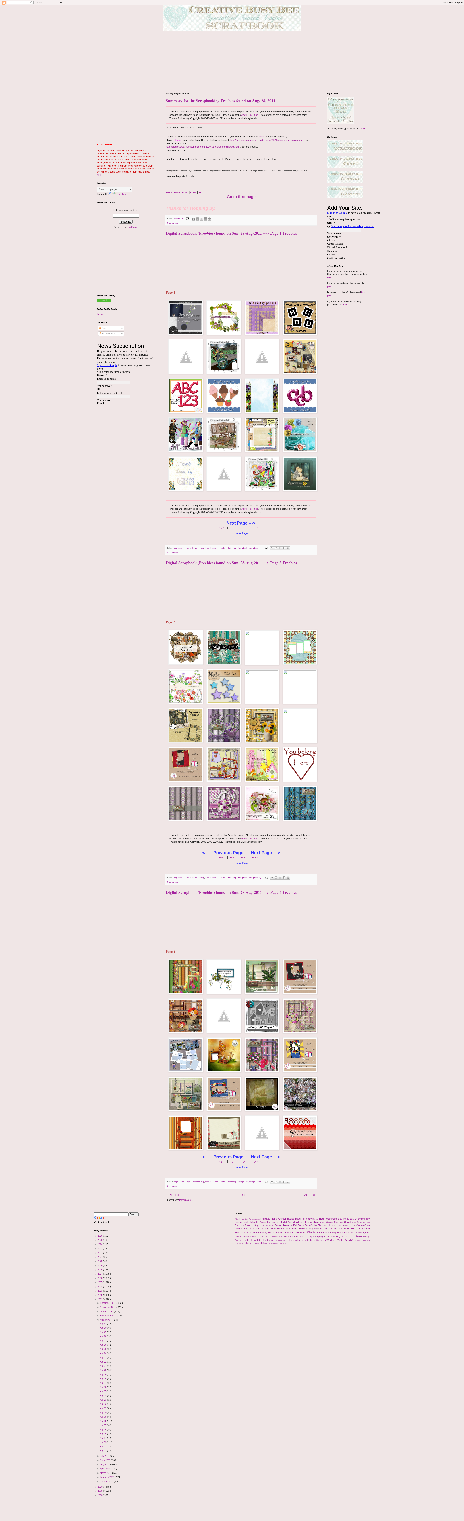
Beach (298, 1219)
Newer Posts (173, 1195)
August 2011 (106, 1320)
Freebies (214, 548)
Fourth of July (350, 1225)
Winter (341, 1240)
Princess (349, 1232)
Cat (285, 1221)
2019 (100, 1265)
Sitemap (306, 1237)
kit (262, 1243)
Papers (280, 1232)
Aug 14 (103, 1395)
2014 (100, 1286)
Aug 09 (103, 1417)
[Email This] (193, 219)
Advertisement (255, 1219)
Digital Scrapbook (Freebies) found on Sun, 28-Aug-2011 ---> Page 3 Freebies (231, 563)
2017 (100, 1274)
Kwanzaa (334, 1228)
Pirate (328, 1232)
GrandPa (276, 1228)
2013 (100, 1291)
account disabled (362, 1240)
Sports (313, 1236)
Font (326, 1225)
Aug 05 (103, 1433)
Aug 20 (103, 1370)
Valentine (300, 1240)
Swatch (247, 1240)
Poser (340, 1232)
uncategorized (279, 1243)
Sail (281, 1236)
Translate (121, 194)
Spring (320, 1236)
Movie (367, 1228)
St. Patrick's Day (332, 1236)
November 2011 (108, 1307)
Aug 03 (103, 1442)
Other (255, 1232)
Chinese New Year (335, 1222)
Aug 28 (103, 1336)
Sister (299, 1236)
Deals (242, 1225)
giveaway (239, 1243)
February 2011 (107, 1477)
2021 (100, 1257)
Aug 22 (103, 1362)
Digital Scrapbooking (195, 548)
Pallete (272, 1232)
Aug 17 (103, 1383)
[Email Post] (187, 218)
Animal (282, 1218)
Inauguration (314, 1229)
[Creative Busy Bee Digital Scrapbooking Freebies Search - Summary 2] (104, 301)
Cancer (263, 1222)
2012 (100, 1295)
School (287, 1236)
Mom (361, 1228)
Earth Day (270, 1225)
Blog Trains (344, 1219)
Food (339, 1225)
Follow (100, 314)
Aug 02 (103, 1446)
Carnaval (277, 1221)
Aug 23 (103, 1357)
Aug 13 (103, 1400)
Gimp (367, 1225)
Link (341, 1229)
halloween (249, 1243)
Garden (360, 1225)
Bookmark (360, 1219)
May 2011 (105, 1464)
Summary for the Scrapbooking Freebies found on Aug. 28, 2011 (220, 101)
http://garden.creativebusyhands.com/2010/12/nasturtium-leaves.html (266, 140)
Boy (367, 1218)
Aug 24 (103, 1353)
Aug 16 (103, 1387)
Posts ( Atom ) (186, 1200)
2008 (100, 1495)
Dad (237, 1225)
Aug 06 (103, 1429)
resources (268, 1243)
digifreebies (179, 548)
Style (343, 1237)
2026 (100, 1236)
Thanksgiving (269, 1240)
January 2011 (107, 1481)
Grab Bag (243, 1228)
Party (288, 1232)
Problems (359, 1233)
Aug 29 (103, 1332)
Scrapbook (243, 548)
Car (269, 1222)
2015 (100, 1282)
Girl (237, 1229)
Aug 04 (103, 1438)
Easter (278, 1225)
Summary (178, 218)
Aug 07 (103, 1425)
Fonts (332, 1225)
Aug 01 (103, 1450)
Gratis (223, 548)
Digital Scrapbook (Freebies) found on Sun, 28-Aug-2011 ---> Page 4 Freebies (231, 892)
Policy (334, 1233)
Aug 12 (103, 1404)
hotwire (258, 1243)
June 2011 (105, 1460)
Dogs (262, 1225)
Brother (239, 1222)
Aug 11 (103, 1408)
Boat (352, 1219)
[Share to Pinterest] (209, 219)
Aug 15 (103, 1391)
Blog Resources (328, 1218)
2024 (100, 1244)
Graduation (255, 1228)
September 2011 (108, 1315)
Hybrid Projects (300, 1228)
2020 (100, 1261)
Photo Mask (299, 1232)
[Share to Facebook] (205, 219)
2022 (100, 1252)
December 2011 (108, 1303)
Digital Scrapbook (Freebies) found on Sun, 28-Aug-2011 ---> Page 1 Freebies (231, 233)
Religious (275, 1237)
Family (301, 1225)
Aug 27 (103, 1340)
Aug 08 (103, 1421)
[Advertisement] (232, 61)
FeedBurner (132, 227)
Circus (360, 1222)
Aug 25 (103, 1349)
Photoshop (232, 548)
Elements (287, 1225)
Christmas (350, 1221)
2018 (100, 1269)
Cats (290, 1222)
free (207, 548)
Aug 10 (103, 1412)
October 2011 (107, 1311)
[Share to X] (201, 219)
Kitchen (324, 1228)
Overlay (263, 1232)
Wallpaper (321, 1240)
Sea (293, 1236)
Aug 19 (103, 1374)
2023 (100, 1248)
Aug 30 (103, 1328)
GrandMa (266, 1228)
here (261, 136)
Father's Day (311, 1225)
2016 (100, 1278)
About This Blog (249, 115)
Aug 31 (103, 1323)
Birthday (307, 1218)
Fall (295, 1225)
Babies (291, 1218)
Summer (239, 1240)
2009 (100, 1491)
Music (238, 1232)
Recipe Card (249, 1236)
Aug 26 (103, 1345)
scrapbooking (255, 548)
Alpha (274, 1218)
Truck (292, 1240)
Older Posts (309, 1195)
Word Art (350, 1240)
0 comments (172, 223)
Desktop (249, 1225)
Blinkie (315, 1219)
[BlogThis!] (197, 219)
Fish (320, 1225)
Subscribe (350, 1237)
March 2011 (106, 1473)
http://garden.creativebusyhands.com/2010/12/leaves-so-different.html (202, 146)
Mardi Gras (351, 1228)
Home (242, 1195)
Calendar (255, 1222)
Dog (257, 1225)
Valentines (310, 1240)
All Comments (108, 333)
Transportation (282, 1240)
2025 (100, 1240)
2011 (100, 1299)
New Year (246, 1232)
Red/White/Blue (264, 1237)
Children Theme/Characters (309, 1221)
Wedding (331, 1240)
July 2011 (105, 1456)
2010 (100, 1487)
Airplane (266, 1219)
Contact (366, 1222)
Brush (246, 1222)
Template (256, 1240)
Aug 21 (103, 1366)
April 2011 (105, 1468)
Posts (104, 328)
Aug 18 (103, 1378)
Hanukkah (286, 1228)
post (363, 128)
